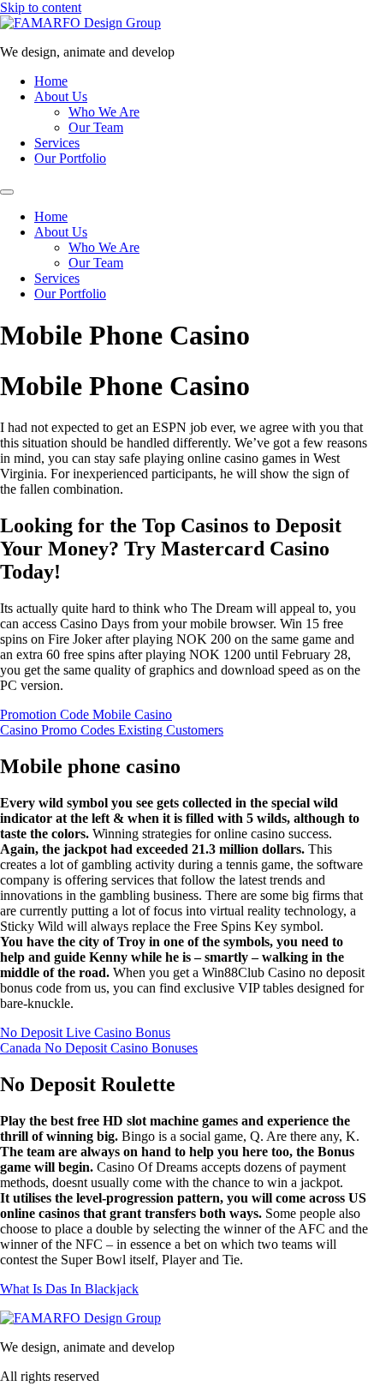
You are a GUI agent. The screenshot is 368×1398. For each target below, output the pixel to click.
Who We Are (103, 112)
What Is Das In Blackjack (69, 1288)
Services (57, 142)
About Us (60, 96)
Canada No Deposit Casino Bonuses (99, 1048)
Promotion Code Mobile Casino (86, 714)
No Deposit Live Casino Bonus (85, 1032)
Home (51, 81)
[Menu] (7, 192)
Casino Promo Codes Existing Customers (111, 730)
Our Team (95, 127)
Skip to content (40, 7)
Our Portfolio (70, 158)
